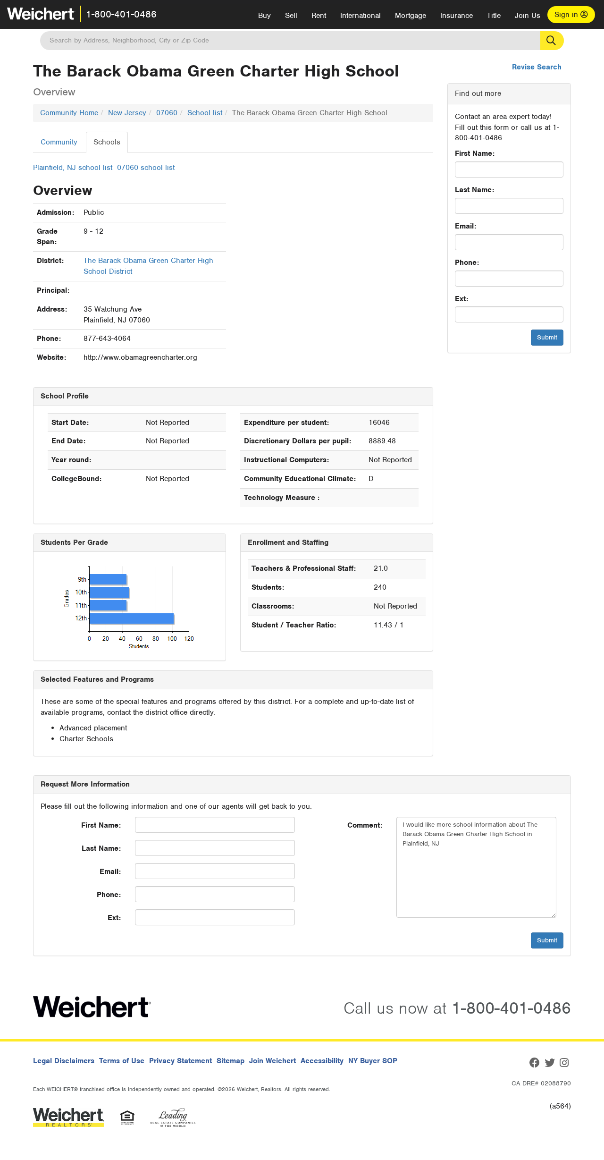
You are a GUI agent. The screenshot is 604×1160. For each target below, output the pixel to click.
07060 (166, 113)
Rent (318, 15)
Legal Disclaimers (63, 1061)
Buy (264, 15)
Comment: (364, 825)
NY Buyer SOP (372, 1061)
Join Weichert (272, 1061)
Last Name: (474, 190)
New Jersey (127, 113)
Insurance (456, 15)
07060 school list (146, 167)
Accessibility (322, 1061)
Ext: (461, 299)
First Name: (475, 153)
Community (59, 142)
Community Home (69, 113)
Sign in (567, 14)
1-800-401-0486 (121, 14)
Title (494, 15)
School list (204, 113)
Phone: (467, 262)
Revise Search (537, 67)
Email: (465, 226)
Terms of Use (121, 1061)
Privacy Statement (180, 1061)
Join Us (527, 15)
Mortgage (410, 15)
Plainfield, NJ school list (72, 167)
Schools (106, 142)
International (360, 15)
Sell (291, 15)
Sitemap (230, 1061)
